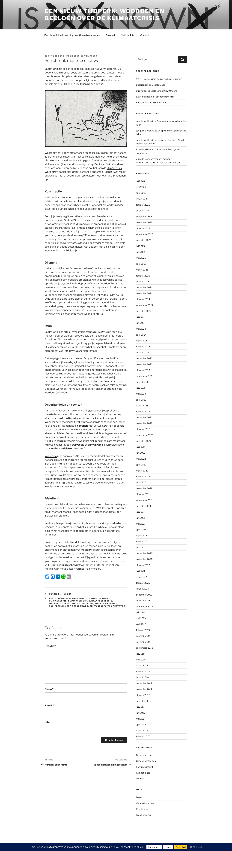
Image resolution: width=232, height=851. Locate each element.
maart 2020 (142, 577)
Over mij (110, 35)
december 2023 (144, 358)
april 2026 (141, 192)
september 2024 (144, 305)
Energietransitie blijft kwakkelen (152, 102)
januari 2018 (142, 677)
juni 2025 (141, 252)
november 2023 (144, 364)
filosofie (92, 598)
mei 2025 (141, 257)
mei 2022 (141, 458)
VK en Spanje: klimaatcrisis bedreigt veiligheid (159, 79)
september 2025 (144, 234)
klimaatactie (58, 601)
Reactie (50, 645)
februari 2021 (143, 541)
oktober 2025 (143, 228)
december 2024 (144, 287)
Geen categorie (144, 755)
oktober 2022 (143, 429)
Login (139, 797)
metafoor (78, 603)
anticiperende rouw (71, 598)
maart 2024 (142, 340)
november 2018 (144, 642)
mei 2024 (141, 328)
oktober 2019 (143, 600)
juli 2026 (140, 181)
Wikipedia (51, 456)
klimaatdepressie (100, 601)
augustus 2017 (143, 701)
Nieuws (140, 778)
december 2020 (144, 553)
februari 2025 (143, 275)
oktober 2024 (143, 299)
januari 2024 (142, 352)
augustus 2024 (143, 311)
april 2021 (141, 529)
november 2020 (144, 559)
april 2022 (141, 464)
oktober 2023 (143, 370)
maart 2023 (142, 405)
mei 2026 (141, 187)
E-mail (49, 705)
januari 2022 (142, 482)
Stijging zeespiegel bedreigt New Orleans (156, 90)
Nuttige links (127, 35)
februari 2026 (143, 204)
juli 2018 (140, 653)
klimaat (104, 598)
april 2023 (141, 399)
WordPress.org (143, 815)
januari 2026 (142, 210)
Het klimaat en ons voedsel (166, 162)
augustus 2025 (143, 240)
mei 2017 (141, 718)
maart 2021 (142, 535)
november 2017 (144, 689)
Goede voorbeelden (146, 761)
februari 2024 (143, 346)
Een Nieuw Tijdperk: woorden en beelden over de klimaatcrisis (104, 15)
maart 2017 (142, 730)
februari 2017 (143, 736)
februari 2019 (143, 630)
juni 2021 (140, 518)
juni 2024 (141, 323)
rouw (77, 358)
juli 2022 (140, 447)
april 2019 (141, 624)
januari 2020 (142, 588)
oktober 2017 (143, 695)
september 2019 (144, 606)
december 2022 (144, 417)
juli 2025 (140, 246)
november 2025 (144, 222)
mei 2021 (141, 523)
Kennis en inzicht (60, 594)
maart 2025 (142, 269)
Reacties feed (143, 809)
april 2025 (141, 263)
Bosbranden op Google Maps (150, 84)
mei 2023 (141, 393)
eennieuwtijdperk (85, 56)
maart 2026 (142, 199)
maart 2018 (142, 665)
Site (47, 721)
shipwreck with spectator (107, 606)
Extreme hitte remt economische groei (155, 96)
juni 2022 (140, 452)
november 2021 (144, 488)
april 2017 (141, 724)
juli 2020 (140, 571)
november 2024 (144, 293)
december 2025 (144, 216)
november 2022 (144, 423)
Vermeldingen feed (145, 803)
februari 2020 (143, 582)
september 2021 (144, 500)
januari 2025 (142, 281)
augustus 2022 (143, 441)
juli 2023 (140, 387)
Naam (49, 689)
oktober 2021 (143, 494)
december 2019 (144, 594)
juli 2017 (140, 706)
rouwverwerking (106, 603)
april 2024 (141, 334)
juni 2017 (140, 712)
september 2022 (144, 435)
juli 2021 (140, 512)
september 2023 (144, 376)
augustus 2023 (143, 382)
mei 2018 (141, 659)
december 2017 (144, 683)
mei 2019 (141, 618)
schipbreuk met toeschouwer (68, 606)
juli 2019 (140, 612)
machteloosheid (60, 603)
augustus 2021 (143, 506)
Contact (144, 35)
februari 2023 (143, 411)
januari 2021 (142, 547)
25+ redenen (118, 175)
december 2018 (144, 636)
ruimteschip (68, 440)
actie (52, 598)
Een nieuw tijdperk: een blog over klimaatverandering (72, 35)
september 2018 (144, 647)
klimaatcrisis (114, 168)
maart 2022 (142, 470)
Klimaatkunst (143, 772)
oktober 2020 (143, 565)
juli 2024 (140, 317)
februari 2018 (143, 671)
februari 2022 (143, 476)
